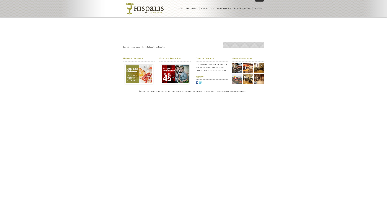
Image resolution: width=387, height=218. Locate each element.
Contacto (258, 8)
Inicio (180, 8)
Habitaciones (192, 8)
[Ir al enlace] (139, 85)
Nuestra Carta (207, 8)
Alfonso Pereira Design (240, 91)
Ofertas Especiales (242, 8)
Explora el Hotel (224, 8)
